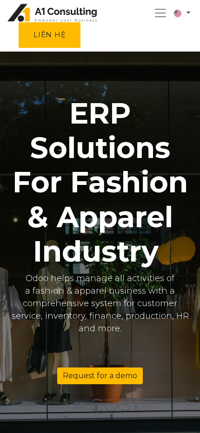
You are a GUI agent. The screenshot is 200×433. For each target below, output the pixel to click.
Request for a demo (100, 375)
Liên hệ (49, 34)
